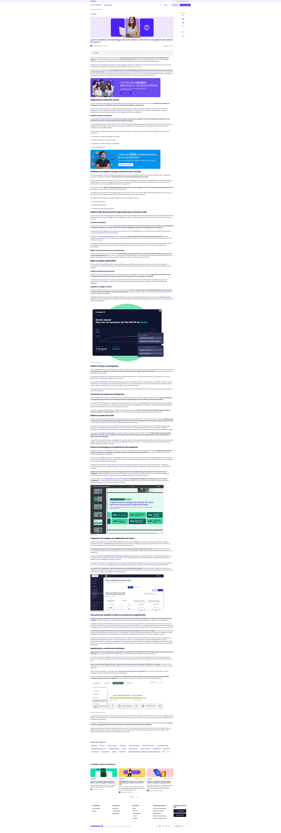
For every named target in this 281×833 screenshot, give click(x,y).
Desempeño (94, 745)
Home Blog (92, 9)
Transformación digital (162, 745)
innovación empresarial (127, 59)
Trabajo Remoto (157, 748)
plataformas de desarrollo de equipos (117, 556)
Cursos (165, 5)
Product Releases (133, 748)
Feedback (102, 745)
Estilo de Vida (122, 751)
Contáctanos (185, 5)
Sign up (94, 811)
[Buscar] (160, 5)
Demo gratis (126, 93)
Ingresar (175, 5)
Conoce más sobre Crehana (182, 1)
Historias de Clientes (145, 748)
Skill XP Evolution (165, 297)
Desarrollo (115, 808)
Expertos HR (166, 748)
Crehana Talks (94, 751)
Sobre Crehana (96, 808)
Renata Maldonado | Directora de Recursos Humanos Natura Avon (144, 751)
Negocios (99, 9)
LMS (164, 751)
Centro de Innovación (108, 433)
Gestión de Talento (112, 745)
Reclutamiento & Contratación (98, 748)
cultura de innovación (106, 236)
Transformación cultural (148, 745)
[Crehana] (96, 5)
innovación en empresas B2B (101, 119)
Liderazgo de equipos (134, 745)
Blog (134, 808)
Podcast (124, 748)
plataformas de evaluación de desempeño (132, 671)
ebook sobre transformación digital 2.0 (117, 479)
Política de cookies (158, 811)
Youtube (135, 818)
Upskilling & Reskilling (114, 748)
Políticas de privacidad (159, 808)
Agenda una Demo (125, 164)
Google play (181, 811)
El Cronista (103, 382)
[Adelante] (137, 797)
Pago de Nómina (105, 751)
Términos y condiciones (159, 816)
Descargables (108, 5)
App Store (181, 815)
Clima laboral (123, 745)
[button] (132, 52)
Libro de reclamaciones (159, 818)
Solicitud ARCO (157, 813)
